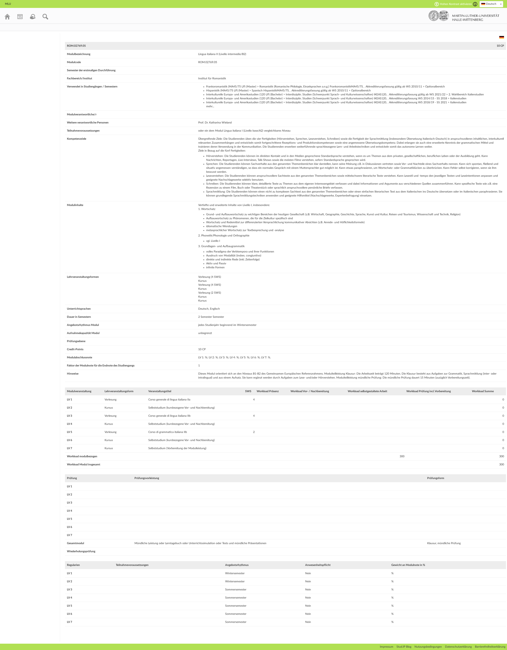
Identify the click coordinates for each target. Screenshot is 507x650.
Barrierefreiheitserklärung (490, 646)
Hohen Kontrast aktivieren (456, 4)
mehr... (210, 106)
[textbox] (491, 4)
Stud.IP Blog (403, 646)
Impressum (386, 646)
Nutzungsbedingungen (428, 646)
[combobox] (491, 4)
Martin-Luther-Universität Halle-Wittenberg (464, 16)
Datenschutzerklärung (458, 646)
